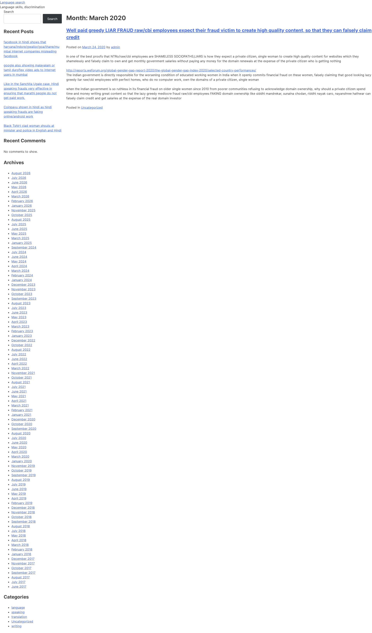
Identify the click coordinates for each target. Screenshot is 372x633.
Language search (12, 2)
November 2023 (23, 289)
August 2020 (20, 433)
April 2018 (18, 540)
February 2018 (21, 549)
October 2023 (21, 294)
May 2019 (18, 494)
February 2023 (22, 331)
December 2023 (23, 284)
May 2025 (18, 233)
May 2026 (18, 187)
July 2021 (18, 387)
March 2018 (20, 545)
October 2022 (21, 345)
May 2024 (18, 261)
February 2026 (22, 201)
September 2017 (23, 573)
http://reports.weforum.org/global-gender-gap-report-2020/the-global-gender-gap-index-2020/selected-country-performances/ (161, 70)
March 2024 (20, 271)
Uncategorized (92, 107)
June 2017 (18, 586)
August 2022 (20, 350)
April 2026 (19, 192)
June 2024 (19, 257)
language (18, 607)
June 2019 (19, 489)
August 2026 (20, 173)
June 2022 (19, 359)
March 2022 (20, 368)
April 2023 (19, 322)
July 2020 (18, 438)
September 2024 (23, 247)
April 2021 (18, 401)
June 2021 (19, 391)
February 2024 (22, 275)
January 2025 (21, 243)
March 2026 (20, 196)
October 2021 (21, 377)
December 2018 (23, 507)
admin (115, 47)
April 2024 (19, 266)
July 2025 (18, 224)
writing (16, 626)
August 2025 (20, 219)
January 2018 (21, 554)
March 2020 (20, 456)
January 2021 (21, 415)
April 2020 (19, 452)
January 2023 (21, 336)
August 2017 (20, 577)
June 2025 (19, 229)
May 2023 (18, 317)
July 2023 (18, 308)
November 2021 (23, 373)
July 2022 (18, 354)
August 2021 (20, 382)
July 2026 (18, 178)
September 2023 (23, 298)
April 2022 (19, 363)
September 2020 (23, 429)
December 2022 (23, 340)
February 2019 (21, 503)
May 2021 (18, 396)
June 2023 (19, 312)
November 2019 (23, 466)
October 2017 (21, 568)
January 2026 (21, 206)
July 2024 (18, 252)
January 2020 (21, 461)
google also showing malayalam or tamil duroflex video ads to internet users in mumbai (30, 69)
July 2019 (18, 484)
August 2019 (20, 480)
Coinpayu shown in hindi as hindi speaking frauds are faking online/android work (28, 111)
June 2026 (19, 182)
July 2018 (18, 531)
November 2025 (23, 210)
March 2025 (20, 238)
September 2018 (23, 521)
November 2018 (23, 512)
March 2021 (20, 405)
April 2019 (18, 498)
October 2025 (21, 215)
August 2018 (20, 526)
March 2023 (20, 326)
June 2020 (19, 442)
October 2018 (21, 517)
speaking (18, 612)
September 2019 (23, 475)
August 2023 (20, 303)
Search (9, 12)
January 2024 (21, 280)
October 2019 (21, 470)
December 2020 (23, 419)
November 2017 (23, 563)
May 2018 (18, 535)
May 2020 (18, 447)
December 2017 (22, 559)
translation (19, 617)
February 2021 (21, 410)
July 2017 (18, 582)
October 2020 (21, 424)
